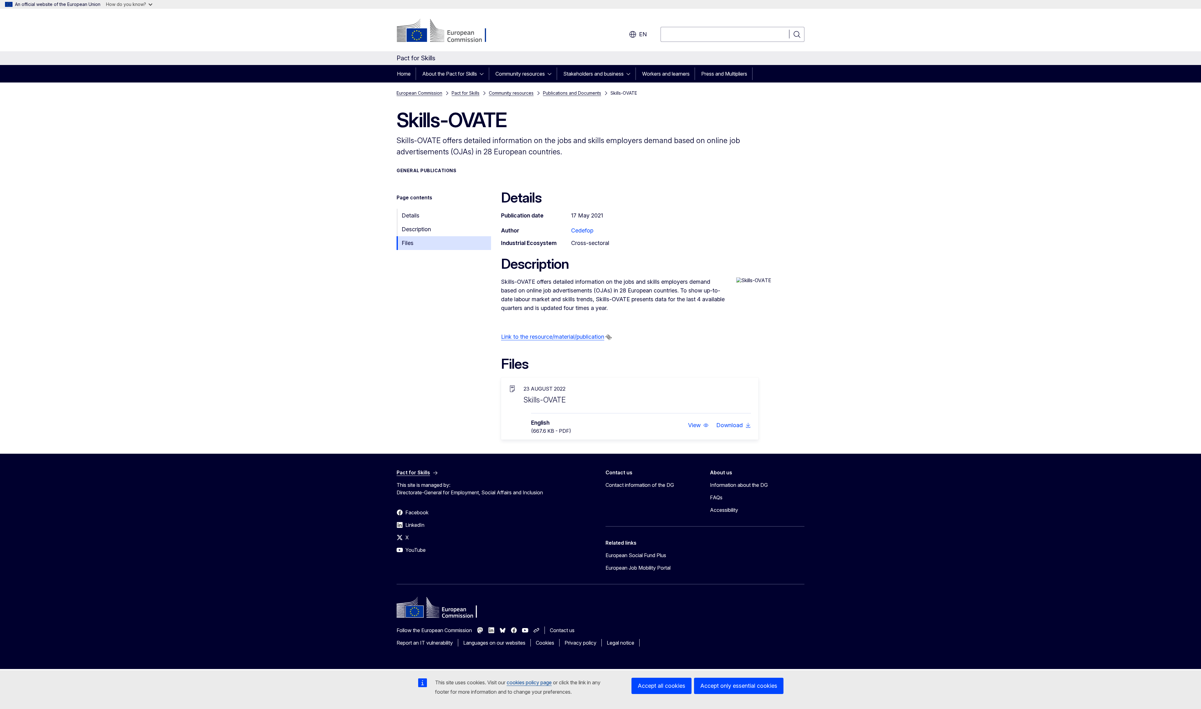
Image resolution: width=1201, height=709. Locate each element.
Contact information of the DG (640, 485)
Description (416, 229)
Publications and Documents (572, 93)
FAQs (716, 497)
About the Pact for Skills (449, 74)
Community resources (520, 74)
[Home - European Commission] (447, 31)
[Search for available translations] (609, 337)
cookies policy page (529, 682)
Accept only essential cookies (738, 685)
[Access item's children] (483, 73)
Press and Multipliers (724, 74)
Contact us (562, 630)
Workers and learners (666, 74)
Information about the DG (739, 485)
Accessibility (724, 510)
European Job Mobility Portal (638, 568)
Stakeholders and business (593, 74)
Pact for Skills (465, 93)
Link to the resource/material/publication (552, 336)
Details (410, 215)
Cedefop (582, 230)
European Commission (419, 93)
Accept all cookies (661, 685)
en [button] (643, 34)
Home (404, 74)
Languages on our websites (494, 643)
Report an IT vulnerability (425, 643)
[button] (698, 425)
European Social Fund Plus (636, 555)
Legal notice (620, 643)
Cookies (545, 643)
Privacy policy (580, 643)
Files (407, 243)
